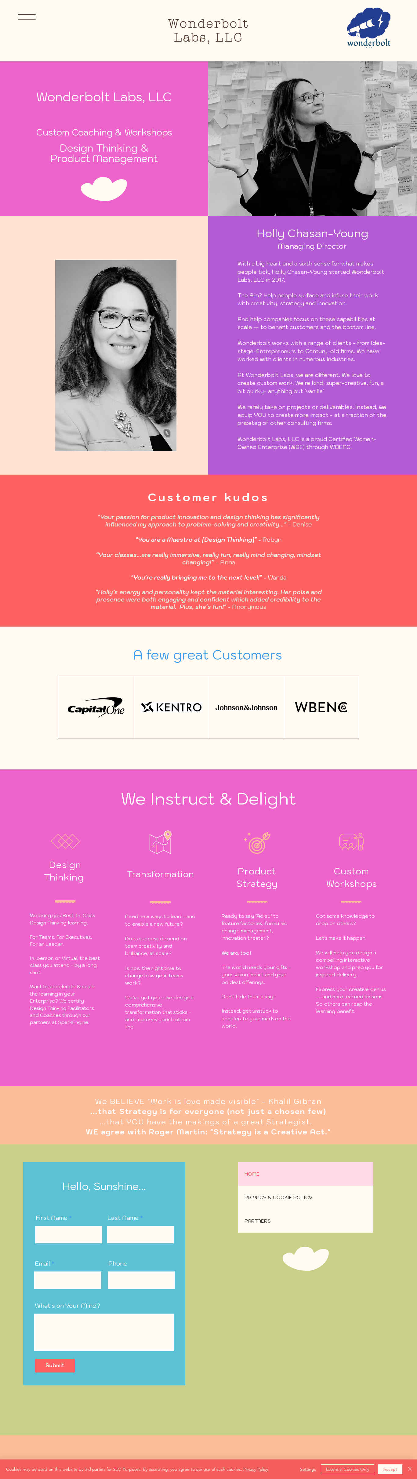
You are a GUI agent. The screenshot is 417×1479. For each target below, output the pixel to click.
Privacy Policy (255, 1469)
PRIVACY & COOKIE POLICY (278, 1197)
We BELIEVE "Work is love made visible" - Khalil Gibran (208, 1101)
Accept (390, 1469)
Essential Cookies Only (347, 1469)
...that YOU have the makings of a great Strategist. (208, 1121)
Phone (117, 1263)
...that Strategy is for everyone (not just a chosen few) (208, 1111)
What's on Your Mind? (67, 1306)
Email (42, 1263)
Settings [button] (308, 1469)
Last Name (123, 1218)
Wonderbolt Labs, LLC (208, 30)
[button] (27, 17)
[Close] (409, 1469)
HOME (252, 1174)
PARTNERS (258, 1221)
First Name (51, 1218)
